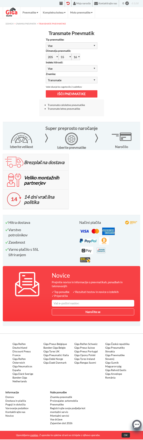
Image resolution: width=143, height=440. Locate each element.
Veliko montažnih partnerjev (41, 180)
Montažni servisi (59, 415)
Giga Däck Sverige (22, 373)
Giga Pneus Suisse (84, 347)
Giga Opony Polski (85, 355)
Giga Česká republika (117, 343)
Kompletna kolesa (53, 12)
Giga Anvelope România (113, 375)
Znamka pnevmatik (61, 397)
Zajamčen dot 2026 (61, 423)
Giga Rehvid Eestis (115, 370)
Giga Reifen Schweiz (85, 343)
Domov (9, 397)
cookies (34, 435)
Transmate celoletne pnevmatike (66, 104)
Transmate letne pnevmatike (64, 108)
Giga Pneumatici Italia (56, 355)
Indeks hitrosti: (54, 62)
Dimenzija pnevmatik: (58, 50)
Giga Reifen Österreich (19, 360)
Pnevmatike (29, 12)
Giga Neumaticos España (22, 368)
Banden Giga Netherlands (19, 379)
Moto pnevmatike (80, 12)
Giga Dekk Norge (53, 358)
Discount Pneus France (21, 353)
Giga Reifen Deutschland (19, 345)
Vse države (56, 419)
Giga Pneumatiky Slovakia (115, 349)
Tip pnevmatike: (55, 39)
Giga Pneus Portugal (86, 351)
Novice (9, 415)
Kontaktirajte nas (15, 411)
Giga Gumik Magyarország (113, 364)
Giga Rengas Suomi (85, 362)
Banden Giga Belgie (54, 347)
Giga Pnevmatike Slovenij (115, 356)
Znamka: (51, 73)
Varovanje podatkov (16, 408)
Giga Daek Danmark (54, 362)
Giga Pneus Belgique (55, 343)
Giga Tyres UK (51, 351)
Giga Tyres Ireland (84, 358)
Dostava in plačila (15, 400)
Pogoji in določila (15, 404)
